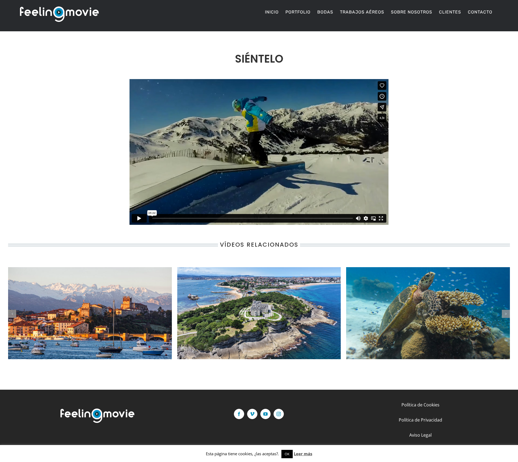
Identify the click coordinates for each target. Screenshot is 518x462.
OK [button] (287, 453)
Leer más (303, 453)
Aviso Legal (420, 435)
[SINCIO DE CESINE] (259, 313)
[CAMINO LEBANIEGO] (90, 313)
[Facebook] (239, 414)
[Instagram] (279, 414)
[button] (12, 314)
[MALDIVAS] (428, 313)
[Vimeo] (252, 414)
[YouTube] (265, 414)
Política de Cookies (420, 405)
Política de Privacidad (420, 420)
